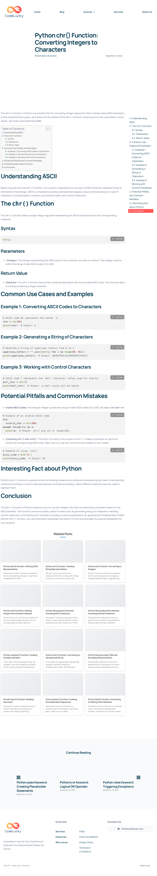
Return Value (14, 145)
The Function (141, 126)
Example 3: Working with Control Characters (27, 157)
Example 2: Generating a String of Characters (27, 154)
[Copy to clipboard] (112, 238)
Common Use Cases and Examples (20, 148)
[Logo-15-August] (14, 2)
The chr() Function (13, 135)
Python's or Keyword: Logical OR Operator (74, 784)
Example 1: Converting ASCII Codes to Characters (28, 151)
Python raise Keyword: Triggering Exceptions (118, 784)
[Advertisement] (78, 90)
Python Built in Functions (46, 56)
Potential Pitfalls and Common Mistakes (23, 160)
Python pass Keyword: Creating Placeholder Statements (32, 786)
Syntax (11, 139)
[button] (18, 777)
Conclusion (9, 167)
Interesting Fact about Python (18, 164)
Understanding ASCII (13, 132)
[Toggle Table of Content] (46, 129)
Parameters (13, 142)
